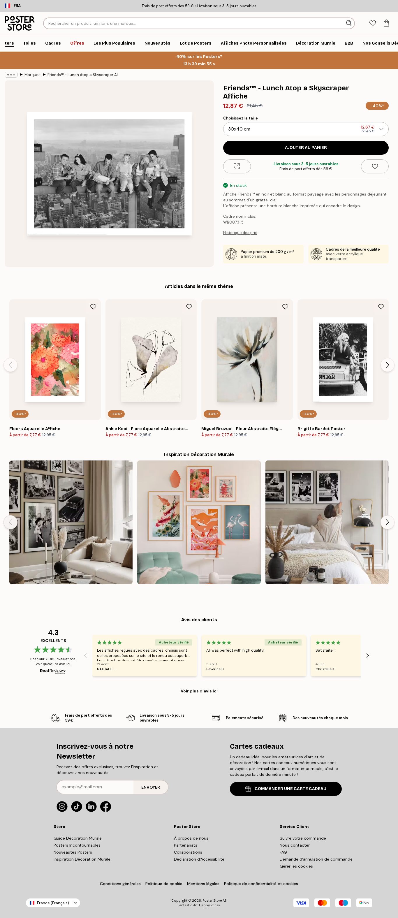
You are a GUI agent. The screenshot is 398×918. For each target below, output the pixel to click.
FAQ (283, 852)
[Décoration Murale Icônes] (71, 522)
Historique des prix (240, 232)
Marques (32, 74)
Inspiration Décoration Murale (82, 859)
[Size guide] (237, 166)
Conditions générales (120, 883)
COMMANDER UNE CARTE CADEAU (290, 788)
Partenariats (185, 845)
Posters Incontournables (77, 845)
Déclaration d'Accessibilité (199, 859)
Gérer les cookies (296, 866)
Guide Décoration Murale (78, 838)
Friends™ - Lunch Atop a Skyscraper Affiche (82, 74)
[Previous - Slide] (10, 365)
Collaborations (188, 852)
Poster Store (212, 900)
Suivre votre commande (303, 838)
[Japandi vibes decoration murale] (198, 522)
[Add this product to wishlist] (375, 166)
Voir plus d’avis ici (199, 691)
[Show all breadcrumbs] (11, 75)
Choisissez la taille (240, 118)
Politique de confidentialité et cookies (261, 883)
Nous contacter (295, 845)
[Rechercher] (349, 23)
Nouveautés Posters (73, 852)
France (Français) (53, 903)
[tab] (372, 23)
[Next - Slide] (388, 365)
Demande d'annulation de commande (316, 859)
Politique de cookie (163, 883)
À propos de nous (191, 838)
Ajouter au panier (306, 147)
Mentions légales (203, 883)
